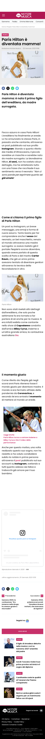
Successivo (35, 596)
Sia (16, 335)
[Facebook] (3, 88)
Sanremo (6, 21)
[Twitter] (8, 88)
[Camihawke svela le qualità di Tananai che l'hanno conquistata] (9, 678)
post (18, 460)
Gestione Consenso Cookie (12, 725)
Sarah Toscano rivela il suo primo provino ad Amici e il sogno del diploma (28, 664)
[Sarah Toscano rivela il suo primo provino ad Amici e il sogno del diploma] (9, 662)
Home (4, 27)
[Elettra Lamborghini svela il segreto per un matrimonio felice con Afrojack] (9, 694)
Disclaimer (26, 719)
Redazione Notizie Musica (11, 48)
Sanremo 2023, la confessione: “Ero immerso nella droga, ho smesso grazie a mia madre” (10, 604)
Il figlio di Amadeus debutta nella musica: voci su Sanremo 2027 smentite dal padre (28, 647)
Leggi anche (22, 631)
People (9, 27)
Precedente (10, 596)
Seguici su (20, 620)
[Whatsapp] (12, 88)
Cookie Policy (19, 722)
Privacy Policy (7, 722)
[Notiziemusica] (24, 15)
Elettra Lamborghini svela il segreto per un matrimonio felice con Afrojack (28, 696)
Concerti (39, 21)
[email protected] (8, 730)
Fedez (14, 21)
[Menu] (3, 15)
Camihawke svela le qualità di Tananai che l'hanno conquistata (28, 680)
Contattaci (15, 719)
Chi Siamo (6, 719)
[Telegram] (17, 88)
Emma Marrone (26, 21)
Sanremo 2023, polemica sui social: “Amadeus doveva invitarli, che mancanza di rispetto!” (33, 604)
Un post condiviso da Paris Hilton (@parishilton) (22, 563)
